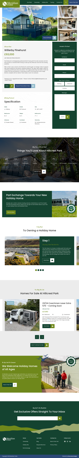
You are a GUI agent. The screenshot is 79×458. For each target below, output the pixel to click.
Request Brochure (41, 444)
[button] (36, 270)
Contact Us (59, 2)
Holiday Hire (45, 2)
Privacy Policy (53, 444)
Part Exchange (26, 448)
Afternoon (69, 83)
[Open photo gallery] (29, 23)
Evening (65, 88)
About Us (39, 448)
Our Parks (29, 2)
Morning (59, 83)
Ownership (37, 2)
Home (24, 438)
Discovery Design (72, 456)
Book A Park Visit (54, 441)
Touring (52, 2)
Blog (38, 441)
